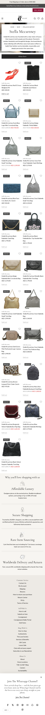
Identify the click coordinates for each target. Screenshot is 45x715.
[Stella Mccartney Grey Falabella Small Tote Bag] (12, 146)
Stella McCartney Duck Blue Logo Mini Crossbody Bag (11, 124)
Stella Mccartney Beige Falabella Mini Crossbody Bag (11, 277)
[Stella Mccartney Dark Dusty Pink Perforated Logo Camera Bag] (12, 334)
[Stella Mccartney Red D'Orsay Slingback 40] (12, 70)
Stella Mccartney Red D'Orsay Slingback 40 (11, 86)
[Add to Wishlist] (19, 62)
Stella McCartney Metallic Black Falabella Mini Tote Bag (33, 277)
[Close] (41, 677)
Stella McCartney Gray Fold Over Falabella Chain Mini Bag (32, 162)
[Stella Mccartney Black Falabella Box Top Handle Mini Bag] (33, 221)
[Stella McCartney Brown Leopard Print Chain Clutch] (12, 369)
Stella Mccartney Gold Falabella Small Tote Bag (12, 315)
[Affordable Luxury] (22, 492)
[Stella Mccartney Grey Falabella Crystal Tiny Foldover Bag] (33, 334)
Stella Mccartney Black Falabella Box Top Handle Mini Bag (32, 238)
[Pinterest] (22, 705)
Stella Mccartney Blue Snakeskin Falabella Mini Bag (32, 425)
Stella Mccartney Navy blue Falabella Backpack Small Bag (32, 388)
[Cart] (42, 18)
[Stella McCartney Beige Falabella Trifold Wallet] (33, 108)
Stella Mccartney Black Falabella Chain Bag (9, 237)
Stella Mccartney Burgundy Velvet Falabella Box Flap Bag (11, 425)
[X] (12, 705)
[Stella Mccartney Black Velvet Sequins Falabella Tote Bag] (12, 447)
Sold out (25, 94)
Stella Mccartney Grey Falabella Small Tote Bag (12, 162)
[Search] (34, 18)
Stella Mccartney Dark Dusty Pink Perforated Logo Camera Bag (11, 349)
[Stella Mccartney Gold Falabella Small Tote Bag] (12, 299)
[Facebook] (7, 705)
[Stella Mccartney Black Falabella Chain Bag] (12, 221)
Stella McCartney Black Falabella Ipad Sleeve (30, 86)
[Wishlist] (38, 18)
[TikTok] (22, 709)
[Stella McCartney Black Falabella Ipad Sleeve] (33, 70)
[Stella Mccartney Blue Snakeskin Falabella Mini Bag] (33, 409)
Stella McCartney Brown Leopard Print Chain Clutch (10, 383)
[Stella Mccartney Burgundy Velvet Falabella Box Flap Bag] (12, 409)
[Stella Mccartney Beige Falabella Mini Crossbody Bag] (12, 261)
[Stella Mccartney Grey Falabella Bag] (33, 299)
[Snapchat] (32, 705)
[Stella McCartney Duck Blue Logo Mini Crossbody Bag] (12, 108)
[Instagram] (17, 705)
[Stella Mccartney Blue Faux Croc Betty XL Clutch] (12, 183)
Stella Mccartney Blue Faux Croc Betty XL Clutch (10, 199)
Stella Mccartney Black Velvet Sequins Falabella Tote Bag (11, 463)
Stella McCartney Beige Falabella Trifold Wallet (30, 124)
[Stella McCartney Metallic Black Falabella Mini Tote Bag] (33, 261)
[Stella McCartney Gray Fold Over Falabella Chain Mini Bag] (33, 146)
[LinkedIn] (37, 705)
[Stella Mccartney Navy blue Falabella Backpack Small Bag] (33, 372)
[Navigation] (2, 18)
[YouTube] (27, 705)
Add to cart (5, 94)
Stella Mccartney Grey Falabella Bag (33, 315)
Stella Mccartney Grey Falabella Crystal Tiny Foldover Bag (33, 348)
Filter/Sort (22, 56)
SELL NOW (38, 10)
